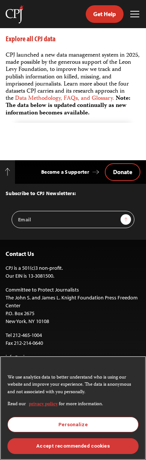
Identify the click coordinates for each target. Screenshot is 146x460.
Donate (122, 172)
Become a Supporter (65, 171)
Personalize (72, 424)
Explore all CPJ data (30, 38)
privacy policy (43, 404)
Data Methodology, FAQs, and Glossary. (65, 99)
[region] (73, 408)
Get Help (104, 14)
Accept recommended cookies (72, 446)
